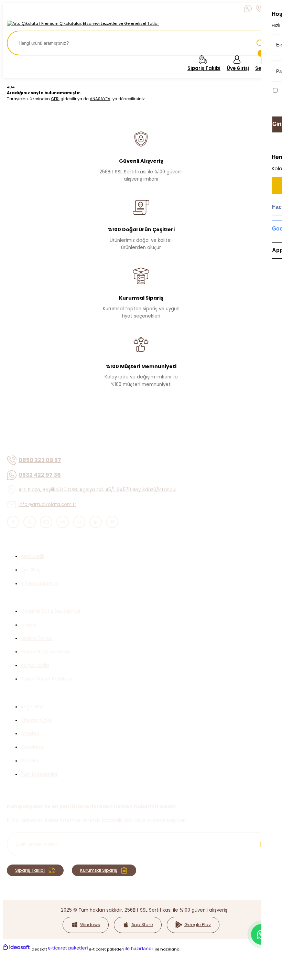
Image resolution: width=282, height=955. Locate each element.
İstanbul (30, 733)
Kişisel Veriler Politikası (46, 679)
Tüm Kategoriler (39, 774)
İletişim (29, 625)
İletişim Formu (37, 638)
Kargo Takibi (35, 665)
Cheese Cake (36, 720)
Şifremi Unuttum (39, 583)
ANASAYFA (100, 98)
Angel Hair (32, 707)
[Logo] (83, 23)
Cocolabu (32, 747)
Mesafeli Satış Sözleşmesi (50, 611)
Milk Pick (30, 761)
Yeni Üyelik (32, 556)
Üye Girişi (31, 570)
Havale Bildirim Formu (45, 651)
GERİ (55, 98)
